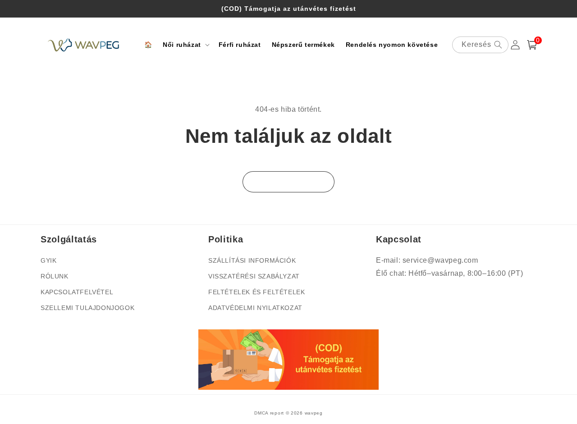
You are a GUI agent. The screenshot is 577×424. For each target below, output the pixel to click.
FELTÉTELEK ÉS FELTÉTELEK (256, 292)
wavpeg (314, 412)
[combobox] (480, 45)
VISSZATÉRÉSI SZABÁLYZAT (254, 276)
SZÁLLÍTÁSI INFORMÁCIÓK (252, 260)
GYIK (48, 260)
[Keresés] (498, 44)
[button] (185, 44)
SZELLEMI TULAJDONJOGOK (87, 307)
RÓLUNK (55, 276)
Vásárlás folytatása (288, 182)
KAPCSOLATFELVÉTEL (77, 292)
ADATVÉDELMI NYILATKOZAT (255, 307)
